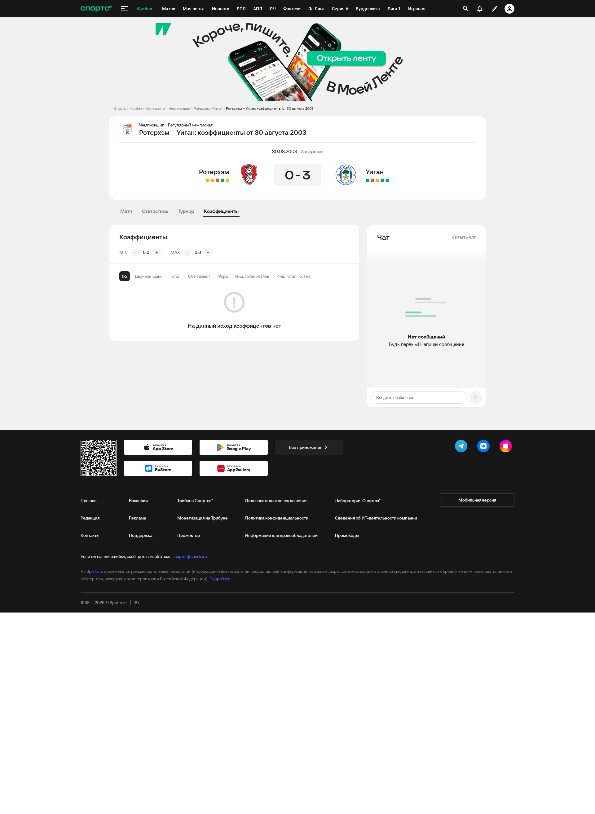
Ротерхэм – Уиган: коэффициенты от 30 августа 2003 (270, 108)
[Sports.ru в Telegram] (462, 447)
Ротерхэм (214, 171)
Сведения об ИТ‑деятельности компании (376, 518)
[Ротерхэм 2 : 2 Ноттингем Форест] (207, 180)
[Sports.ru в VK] (484, 447)
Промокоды (347, 535)
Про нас (88, 500)
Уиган (375, 171)
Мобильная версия (477, 500)
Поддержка (140, 535)
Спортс (120, 108)
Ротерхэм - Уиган (208, 108)
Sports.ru (94, 571)
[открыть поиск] (465, 8)
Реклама (137, 518)
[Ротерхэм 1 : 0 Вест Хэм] (222, 180)
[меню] (124, 8)
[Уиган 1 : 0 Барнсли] (367, 180)
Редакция (90, 518)
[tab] (124, 276)
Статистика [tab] (155, 211)
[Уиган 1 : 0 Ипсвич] (387, 180)
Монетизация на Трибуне (202, 518)
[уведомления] (479, 8)
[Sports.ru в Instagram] (507, 447)
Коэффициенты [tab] (221, 211)
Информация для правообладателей (281, 535)
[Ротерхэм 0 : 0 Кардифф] (212, 180)
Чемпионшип (179, 108)
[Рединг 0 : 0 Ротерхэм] (227, 180)
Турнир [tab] (186, 211)
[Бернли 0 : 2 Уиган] (382, 180)
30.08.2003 (284, 151)
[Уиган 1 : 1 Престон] (377, 180)
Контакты (90, 535)
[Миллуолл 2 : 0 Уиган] (372, 180)
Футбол (136, 108)
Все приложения (305, 447)
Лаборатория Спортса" (358, 500)
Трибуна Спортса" (195, 500)
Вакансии (138, 500)
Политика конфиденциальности (276, 518)
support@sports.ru (190, 556)
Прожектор (188, 535)
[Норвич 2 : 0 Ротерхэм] (217, 180)
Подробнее (219, 579)
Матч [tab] (126, 211)
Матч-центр (155, 108)
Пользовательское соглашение (276, 500)
